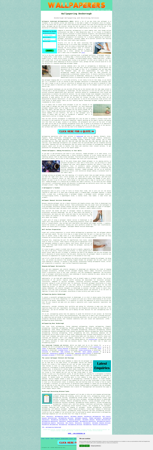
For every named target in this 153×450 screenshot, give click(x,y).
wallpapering (77, 30)
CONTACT (102, 10)
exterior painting (62, 348)
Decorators (50, 416)
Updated (52, 438)
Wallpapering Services (66, 418)
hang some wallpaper (50, 375)
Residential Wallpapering (92, 416)
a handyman (68, 355)
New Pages (47, 438)
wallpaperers (64, 142)
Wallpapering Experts (62, 416)
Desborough (79, 136)
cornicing (45, 351)
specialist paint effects (83, 353)
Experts (75, 438)
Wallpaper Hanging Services (101, 423)
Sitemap (42, 438)
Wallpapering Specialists (50, 421)
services (83, 413)
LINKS (94, 10)
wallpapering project (64, 297)
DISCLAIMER (108, 10)
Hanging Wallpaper (75, 419)
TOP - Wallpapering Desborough (51, 427)
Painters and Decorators (100, 424)
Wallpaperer (87, 423)
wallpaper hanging (47, 108)
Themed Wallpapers (95, 418)
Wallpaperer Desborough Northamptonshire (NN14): (58, 21)
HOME (91, 10)
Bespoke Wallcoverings (49, 418)
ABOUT (98, 10)
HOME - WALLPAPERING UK (76, 433)
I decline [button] (87, 445)
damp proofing (65, 351)
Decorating (60, 423)
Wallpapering (63, 424)
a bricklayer (83, 348)
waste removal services (90, 351)
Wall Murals (106, 416)
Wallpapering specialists (50, 136)
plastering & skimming (57, 353)
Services (71, 438)
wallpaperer (61, 90)
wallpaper (104, 21)
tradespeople (93, 355)
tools (83, 52)
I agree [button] (81, 445)
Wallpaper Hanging (76, 416)
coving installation (85, 350)
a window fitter (63, 350)
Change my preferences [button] (96, 445)
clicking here (93, 339)
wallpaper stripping (48, 355)
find (47, 326)
